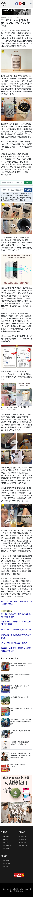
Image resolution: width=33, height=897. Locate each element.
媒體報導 (5, 866)
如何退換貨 (6, 848)
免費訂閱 (28, 182)
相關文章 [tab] (4, 658)
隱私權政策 (6, 836)
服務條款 (5, 839)
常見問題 (5, 842)
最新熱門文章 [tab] (13, 658)
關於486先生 (6, 860)
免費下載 (28, 190)
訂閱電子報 (23, 845)
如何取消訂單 (6, 845)
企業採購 (23, 842)
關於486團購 (6, 863)
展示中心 (23, 836)
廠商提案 (23, 839)
